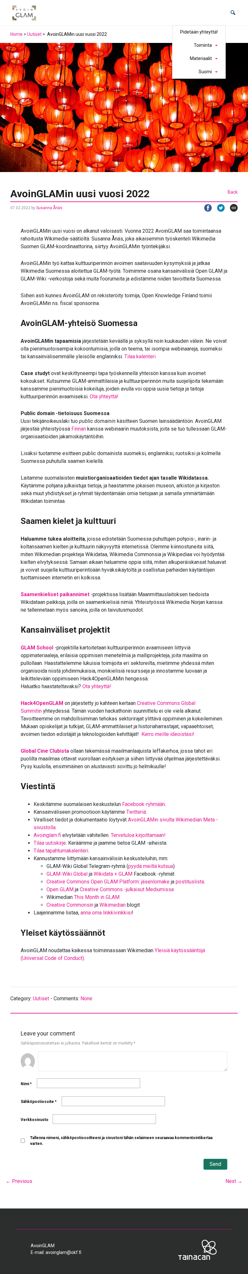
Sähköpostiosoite (39, 1101)
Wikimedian (112, 905)
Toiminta (203, 45)
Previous (18, 1181)
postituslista (190, 882)
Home (16, 34)
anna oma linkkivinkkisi (106, 913)
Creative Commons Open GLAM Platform (92, 882)
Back (233, 192)
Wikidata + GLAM (113, 874)
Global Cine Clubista (45, 751)
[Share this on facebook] (205, 208)
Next (234, 1181)
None (86, 998)
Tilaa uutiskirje (50, 843)
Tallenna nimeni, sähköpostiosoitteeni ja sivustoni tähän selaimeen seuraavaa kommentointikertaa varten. (121, 1141)
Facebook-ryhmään (143, 804)
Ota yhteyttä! (104, 396)
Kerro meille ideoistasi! (167, 734)
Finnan (78, 429)
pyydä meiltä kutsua (150, 866)
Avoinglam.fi (47, 835)
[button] (233, 12)
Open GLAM (60, 889)
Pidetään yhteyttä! (199, 32)
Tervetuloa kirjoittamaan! (138, 835)
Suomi (205, 71)
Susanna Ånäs (49, 208)
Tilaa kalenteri (140, 356)
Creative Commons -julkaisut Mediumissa (127, 889)
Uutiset (34, 34)
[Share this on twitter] (218, 208)
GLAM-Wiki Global (67, 874)
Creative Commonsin (69, 905)
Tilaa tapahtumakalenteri (61, 851)
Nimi (26, 1084)
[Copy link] (231, 208)
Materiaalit (201, 58)
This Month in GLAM (96, 897)
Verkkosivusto (34, 1119)
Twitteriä (136, 812)
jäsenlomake (155, 882)
